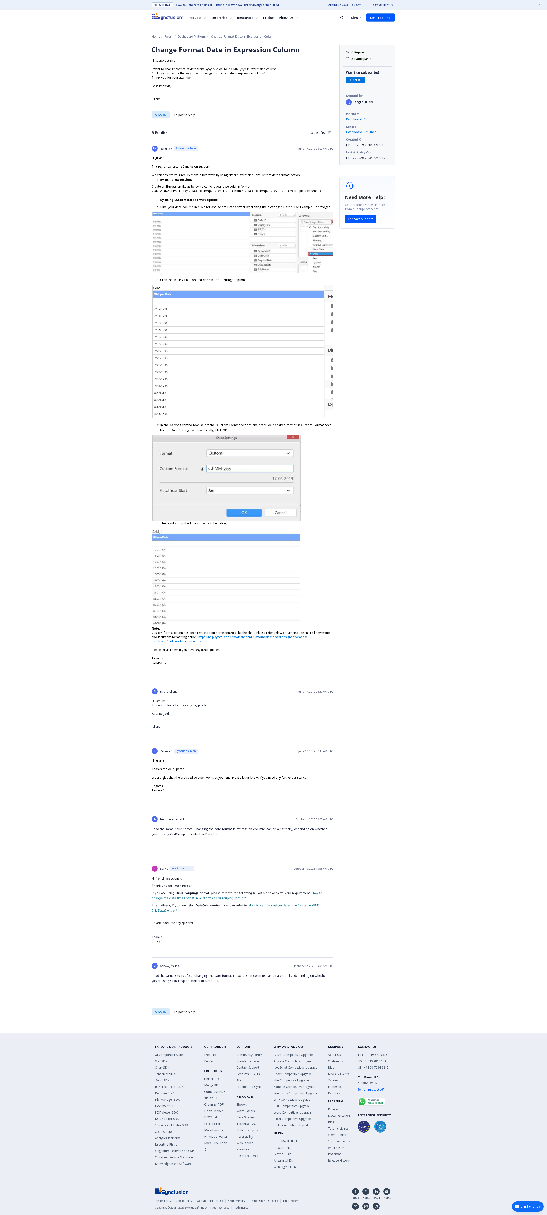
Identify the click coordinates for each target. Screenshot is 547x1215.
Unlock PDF (212, 1079)
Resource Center (248, 1156)
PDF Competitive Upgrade (292, 1106)
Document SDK (165, 1106)
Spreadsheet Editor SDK (171, 1125)
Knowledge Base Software (173, 1164)
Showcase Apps (339, 1141)
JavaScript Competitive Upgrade (295, 1067)
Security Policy (236, 1201)
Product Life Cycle (249, 1087)
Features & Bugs (248, 1074)
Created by (354, 96)
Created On (354, 139)
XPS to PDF (212, 1098)
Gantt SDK (162, 1080)
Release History (339, 1160)
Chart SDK (162, 1067)
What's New (336, 1148)
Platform (353, 114)
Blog (331, 1067)
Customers (335, 1061)
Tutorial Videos (338, 1128)
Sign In (356, 17)
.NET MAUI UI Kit (285, 1141)
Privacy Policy (163, 1201)
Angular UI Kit (283, 1160)
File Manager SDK (167, 1099)
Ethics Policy (290, 1201)
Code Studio (163, 1132)
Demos (333, 1109)
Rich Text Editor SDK (169, 1087)
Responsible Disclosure (264, 1201)
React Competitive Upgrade (293, 1074)
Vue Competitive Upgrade (291, 1080)
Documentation (339, 1116)
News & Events (338, 1074)
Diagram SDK (164, 1093)
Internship (335, 1087)
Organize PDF (214, 1104)
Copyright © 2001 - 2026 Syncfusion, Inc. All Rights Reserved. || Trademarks (201, 1207)
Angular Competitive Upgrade (294, 1061)
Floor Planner (213, 1111)
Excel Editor (212, 1124)
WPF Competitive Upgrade (292, 1099)
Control (352, 127)
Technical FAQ (246, 1124)
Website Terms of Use (210, 1201)
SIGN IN (160, 115)
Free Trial (210, 1055)
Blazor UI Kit (282, 1154)
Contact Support (360, 219)
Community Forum (250, 1055)
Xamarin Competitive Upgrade (294, 1087)
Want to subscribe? (363, 72)
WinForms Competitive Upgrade (296, 1093)
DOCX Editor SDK (167, 1119)
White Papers (246, 1111)
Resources (245, 17)
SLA (239, 1080)
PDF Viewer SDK (166, 1112)
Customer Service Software (174, 1157)
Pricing (268, 17)
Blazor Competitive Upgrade (293, 1055)
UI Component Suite (169, 1055)
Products (194, 17)
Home (156, 36)
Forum (169, 36)
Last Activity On (358, 152)
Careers (333, 1080)
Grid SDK (161, 1061)
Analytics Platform (167, 1138)
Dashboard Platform (192, 36)
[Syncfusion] (172, 1191)
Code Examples (247, 1130)
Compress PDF (214, 1092)
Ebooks (242, 1104)
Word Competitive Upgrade (292, 1112)
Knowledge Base (248, 1061)
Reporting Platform (168, 1144)
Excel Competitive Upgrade (292, 1119)
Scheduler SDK (165, 1074)
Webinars (243, 1149)
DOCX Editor (213, 1117)
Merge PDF (212, 1085)
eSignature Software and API (175, 1151)
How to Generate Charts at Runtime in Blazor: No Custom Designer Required (227, 5)
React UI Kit (282, 1148)
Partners (334, 1093)
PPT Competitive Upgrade (292, 1125)
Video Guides (337, 1135)
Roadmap (334, 1154)
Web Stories (245, 1143)
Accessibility (245, 1136)
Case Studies (245, 1117)
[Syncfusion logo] (167, 16)
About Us (286, 17)
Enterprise (219, 17)
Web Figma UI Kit (286, 1167)
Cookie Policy (184, 1201)
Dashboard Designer (361, 132)
